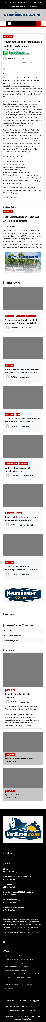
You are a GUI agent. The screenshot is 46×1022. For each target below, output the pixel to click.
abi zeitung (7, 963)
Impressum (7, 884)
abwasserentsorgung (18, 963)
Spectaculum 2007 (12, 795)
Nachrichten (8, 37)
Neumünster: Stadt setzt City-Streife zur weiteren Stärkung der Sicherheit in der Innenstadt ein (23, 322)
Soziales (18, 513)
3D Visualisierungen (10, 955)
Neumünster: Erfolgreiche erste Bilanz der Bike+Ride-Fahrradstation (22, 420)
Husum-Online (9, 631)
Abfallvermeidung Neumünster (28, 959)
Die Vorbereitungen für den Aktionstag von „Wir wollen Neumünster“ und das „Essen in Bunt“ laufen (23, 371)
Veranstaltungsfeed (10, 641)
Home (5, 869)
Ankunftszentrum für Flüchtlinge (24, 977)
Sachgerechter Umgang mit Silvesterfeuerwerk (17, 469)
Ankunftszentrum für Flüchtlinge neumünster (15, 981)
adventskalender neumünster (12, 966)
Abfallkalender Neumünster (11, 959)
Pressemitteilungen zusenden (14, 907)
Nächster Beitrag (9, 207)
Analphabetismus (9, 977)
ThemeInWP (26, 1019)
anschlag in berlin (33, 981)
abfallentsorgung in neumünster (25, 955)
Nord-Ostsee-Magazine (12, 636)
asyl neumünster (9, 988)
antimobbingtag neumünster (11, 984)
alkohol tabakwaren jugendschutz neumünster (15, 970)
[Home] (3, 23)
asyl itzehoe (29, 984)
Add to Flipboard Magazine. (13, 49)
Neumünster (20, 316)
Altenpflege (37, 974)
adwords (26, 966)
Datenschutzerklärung (11, 900)
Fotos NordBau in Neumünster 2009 (19, 758)
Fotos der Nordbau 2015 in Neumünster (18, 892)
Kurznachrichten (11, 464)
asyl (22, 984)
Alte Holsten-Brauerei (26, 974)
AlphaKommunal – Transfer (11, 974)
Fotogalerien (10, 690)
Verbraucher (31, 316)
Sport (18, 414)
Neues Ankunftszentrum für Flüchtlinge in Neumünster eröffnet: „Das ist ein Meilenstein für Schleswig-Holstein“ (22, 568)
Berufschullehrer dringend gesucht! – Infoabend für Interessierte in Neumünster (22, 519)
